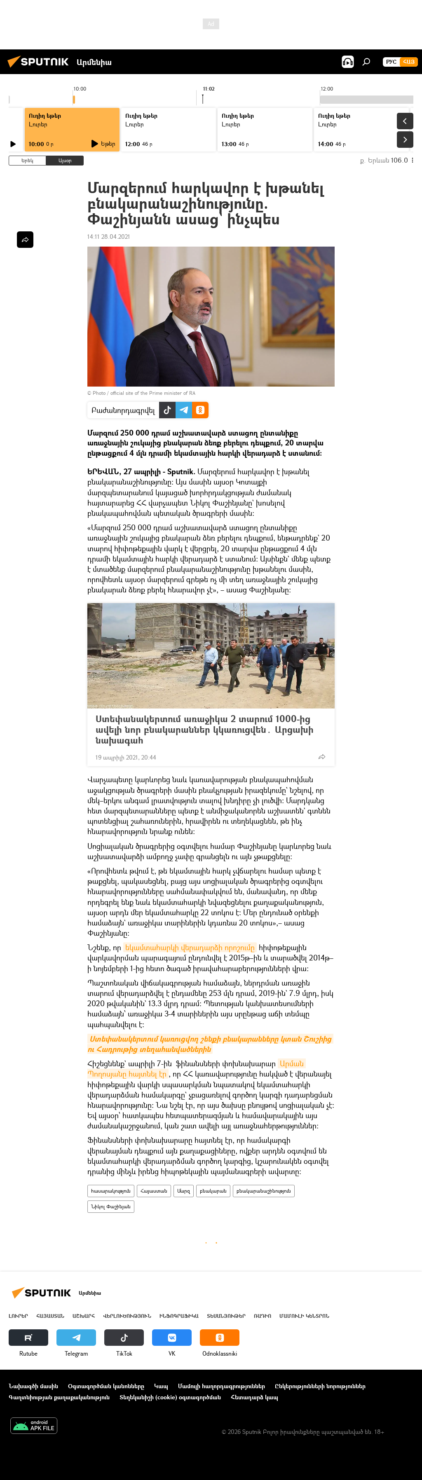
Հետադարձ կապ (254, 1397)
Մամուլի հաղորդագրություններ (221, 1386)
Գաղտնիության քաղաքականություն (59, 1397)
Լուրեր (18, 1315)
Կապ (161, 1386)
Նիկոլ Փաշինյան (111, 1206)
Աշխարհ (84, 1315)
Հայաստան (154, 1190)
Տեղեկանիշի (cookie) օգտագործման (170, 1397)
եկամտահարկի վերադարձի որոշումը (190, 947)
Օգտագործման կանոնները (106, 1386)
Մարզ (183, 1190)
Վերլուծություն (127, 1315)
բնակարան (213, 1190)
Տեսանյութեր (226, 1315)
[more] (322, 756)
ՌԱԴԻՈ (262, 1315)
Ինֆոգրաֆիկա (179, 1315)
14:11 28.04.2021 (108, 236)
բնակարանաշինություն (264, 1190)
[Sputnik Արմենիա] (40, 68)
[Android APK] (34, 1426)
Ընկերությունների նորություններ (320, 1386)
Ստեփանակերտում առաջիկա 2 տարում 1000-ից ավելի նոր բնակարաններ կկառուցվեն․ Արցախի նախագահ (205, 729)
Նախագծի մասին (33, 1386)
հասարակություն (111, 1190)
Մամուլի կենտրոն (304, 1315)
